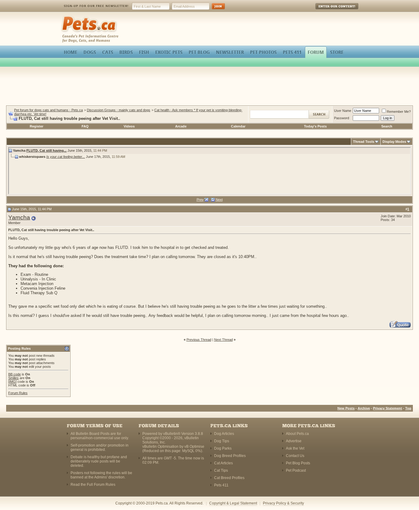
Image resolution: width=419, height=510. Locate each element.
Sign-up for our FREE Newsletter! (96, 6)
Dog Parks (223, 448)
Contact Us (295, 456)
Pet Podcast (296, 470)
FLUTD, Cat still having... (46, 150)
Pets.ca (68, 17)
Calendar (238, 126)
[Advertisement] (209, 87)
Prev (200, 199)
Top (408, 408)
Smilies (13, 378)
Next (219, 199)
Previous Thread (198, 339)
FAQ (85, 126)
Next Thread (223, 339)
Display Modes (394, 141)
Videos (129, 126)
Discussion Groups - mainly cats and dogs (118, 110)
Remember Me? (399, 111)
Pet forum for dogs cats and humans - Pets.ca (48, 110)
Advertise (294, 441)
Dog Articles (224, 434)
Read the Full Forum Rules (93, 484)
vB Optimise (194, 446)
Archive (364, 408)
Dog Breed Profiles (230, 456)
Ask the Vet (295, 448)
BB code (14, 374)
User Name (342, 110)
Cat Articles (223, 463)
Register (36, 126)
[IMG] (12, 381)
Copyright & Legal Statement (233, 503)
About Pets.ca (297, 434)
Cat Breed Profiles (229, 478)
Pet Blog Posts (298, 463)
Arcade (180, 126)
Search (386, 126)
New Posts (346, 408)
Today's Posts (315, 126)
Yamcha (19, 217)
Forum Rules (18, 393)
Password (341, 118)
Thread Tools (363, 141)
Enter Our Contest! (328, 10)
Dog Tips (221, 441)
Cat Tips (221, 470)
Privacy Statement (387, 408)
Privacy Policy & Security (283, 503)
